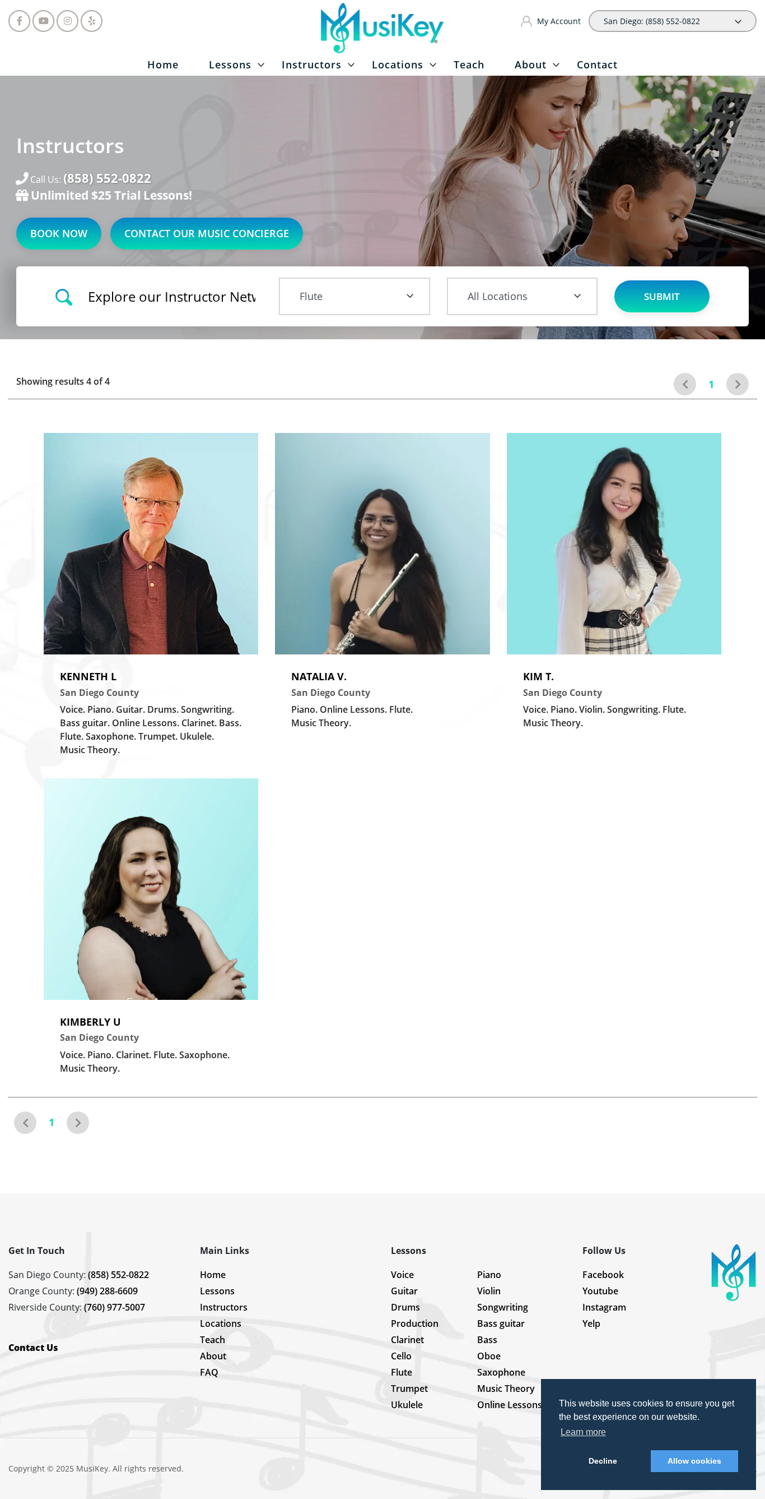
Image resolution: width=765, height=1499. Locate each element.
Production (415, 1323)
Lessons (230, 64)
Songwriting (502, 1307)
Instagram (604, 1307)
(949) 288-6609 (107, 1291)
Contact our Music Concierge (206, 233)
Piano (489, 1275)
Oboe (489, 1356)
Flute (401, 1372)
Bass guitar (501, 1323)
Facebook (603, 1275)
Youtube (600, 1291)
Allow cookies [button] (694, 1460)
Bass (487, 1340)
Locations (397, 64)
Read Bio (215, 625)
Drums (405, 1307)
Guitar (404, 1291)
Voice (402, 1275)
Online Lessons (509, 1405)
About (531, 64)
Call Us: (90, 178)
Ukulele (407, 1405)
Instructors (312, 64)
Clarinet (407, 1340)
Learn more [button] (583, 1432)
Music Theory (506, 1388)
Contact (597, 64)
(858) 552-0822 (118, 1275)
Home (163, 64)
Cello (401, 1356)
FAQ (209, 1372)
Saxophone (501, 1372)
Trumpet (409, 1388)
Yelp (591, 1323)
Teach (469, 64)
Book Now (58, 233)
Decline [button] (603, 1460)
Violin (489, 1291)
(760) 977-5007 (114, 1307)
